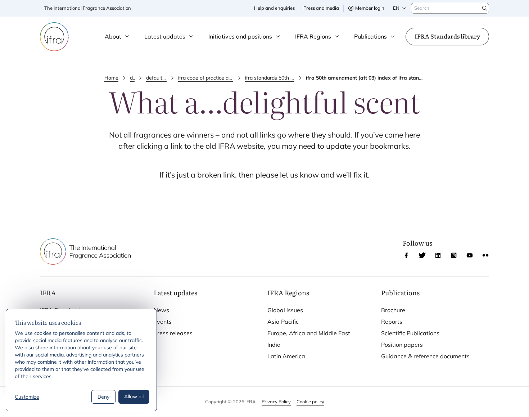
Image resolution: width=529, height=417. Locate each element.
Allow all (134, 396)
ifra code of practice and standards (205, 78)
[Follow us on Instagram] (453, 255)
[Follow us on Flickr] (485, 255)
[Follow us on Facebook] (406, 255)
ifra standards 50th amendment (270, 78)
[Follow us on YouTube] (469, 255)
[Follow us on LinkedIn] (438, 255)
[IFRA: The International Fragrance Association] (54, 36)
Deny (103, 397)
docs (132, 78)
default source (156, 78)
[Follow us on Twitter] (422, 255)
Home (111, 78)
